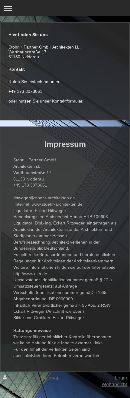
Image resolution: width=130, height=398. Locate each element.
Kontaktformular (67, 101)
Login (121, 377)
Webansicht (114, 384)
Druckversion (23, 377)
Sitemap (51, 377)
